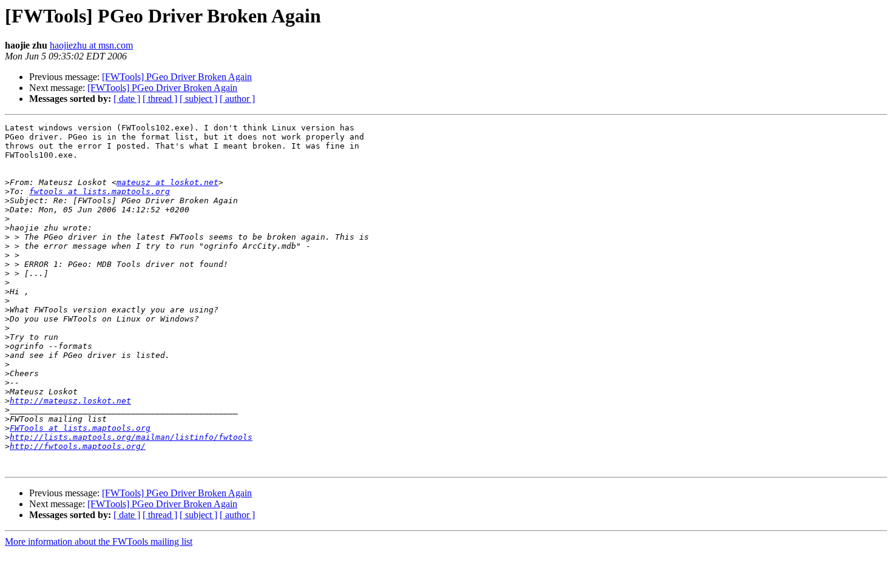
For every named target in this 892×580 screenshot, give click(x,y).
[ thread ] (160, 98)
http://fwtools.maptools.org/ (78, 446)
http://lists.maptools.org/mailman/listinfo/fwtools (131, 437)
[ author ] (237, 98)
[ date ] (126, 98)
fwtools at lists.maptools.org (99, 191)
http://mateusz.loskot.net (70, 400)
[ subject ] (198, 98)
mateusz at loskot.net (167, 182)
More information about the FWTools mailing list (98, 541)
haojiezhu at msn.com (91, 45)
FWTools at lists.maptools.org (80, 428)
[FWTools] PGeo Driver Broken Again (177, 77)
